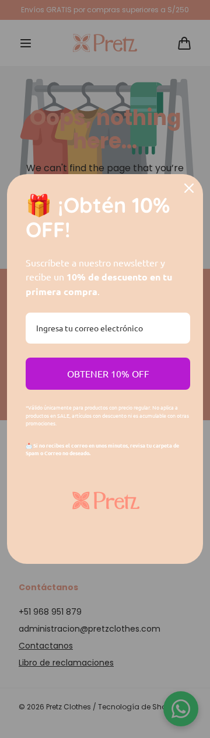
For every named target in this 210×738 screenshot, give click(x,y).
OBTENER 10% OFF (108, 373)
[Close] (189, 188)
